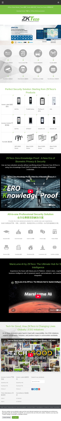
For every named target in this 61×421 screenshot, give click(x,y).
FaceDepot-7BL (4, 385)
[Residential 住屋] (30, 247)
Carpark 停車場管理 (38, 62)
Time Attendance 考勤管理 (53, 78)
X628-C (2, 401)
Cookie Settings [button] (6, 417)
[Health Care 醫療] (30, 231)
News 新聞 (23, 7)
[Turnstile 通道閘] (53, 53)
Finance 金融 (42, 238)
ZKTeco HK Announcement (38, 11)
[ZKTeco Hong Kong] (30, 21)
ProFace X (3, 389)
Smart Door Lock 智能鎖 (38, 78)
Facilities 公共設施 (55, 254)
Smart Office (56, 407)
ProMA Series (30, 109)
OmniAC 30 (41, 128)
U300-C (3, 398)
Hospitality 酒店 (18, 254)
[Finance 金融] (42, 231)
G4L (51, 109)
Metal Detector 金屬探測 (23, 78)
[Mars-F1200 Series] (54, 138)
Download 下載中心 (31, 407)
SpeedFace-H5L (4, 382)
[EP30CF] (30, 120)
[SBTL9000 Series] (19, 138)
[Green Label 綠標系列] (8, 53)
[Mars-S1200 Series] (30, 138)
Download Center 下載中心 (23, 11)
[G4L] (54, 101)
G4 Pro (17, 109)
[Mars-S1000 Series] (42, 138)
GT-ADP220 (18, 401)
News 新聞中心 (40, 407)
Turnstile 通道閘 (53, 62)
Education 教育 (6, 238)
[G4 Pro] (19, 101)
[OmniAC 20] (54, 120)
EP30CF (28, 128)
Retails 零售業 (55, 238)
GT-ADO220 (18, 398)
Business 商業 (6, 254)
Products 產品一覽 (12, 407)
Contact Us (46, 407)
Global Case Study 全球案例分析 (45, 7)
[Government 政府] (18, 231)
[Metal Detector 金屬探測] (23, 69)
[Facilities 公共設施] (54, 247)
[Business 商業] (6, 247)
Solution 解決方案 (31, 7)
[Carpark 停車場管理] (38, 53)
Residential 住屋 (30, 254)
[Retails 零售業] (54, 231)
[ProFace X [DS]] (42, 101)
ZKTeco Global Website (14, 7)
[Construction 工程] (42, 247)
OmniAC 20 (53, 128)
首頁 (2, 407)
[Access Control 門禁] (23, 53)
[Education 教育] (6, 231)
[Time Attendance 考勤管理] (53, 69)
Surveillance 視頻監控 (8, 78)
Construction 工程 (42, 254)
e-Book (51, 407)
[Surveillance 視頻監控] (8, 69)
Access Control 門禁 (23, 62)
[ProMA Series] (30, 101)
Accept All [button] (15, 417)
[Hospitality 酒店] (18, 247)
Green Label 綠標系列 (8, 62)
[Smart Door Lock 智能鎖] (38, 69)
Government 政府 (18, 238)
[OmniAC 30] (42, 120)
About (5, 407)
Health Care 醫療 (30, 238)
